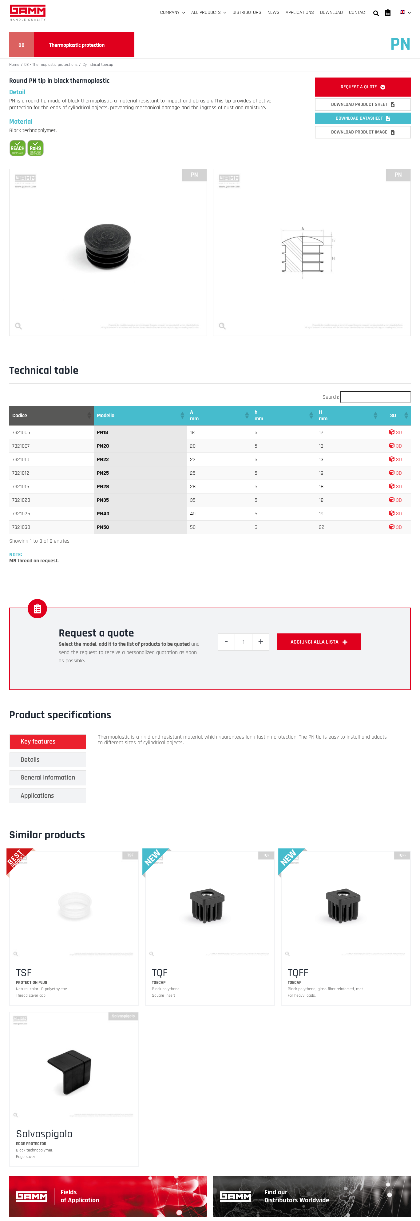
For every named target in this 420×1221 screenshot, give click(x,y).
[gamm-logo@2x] (27, 6)
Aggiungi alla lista (315, 641)
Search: (331, 397)
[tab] (48, 741)
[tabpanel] (242, 770)
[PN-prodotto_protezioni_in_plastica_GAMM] (108, 171)
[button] (89, 415)
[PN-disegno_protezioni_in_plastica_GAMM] (311, 171)
